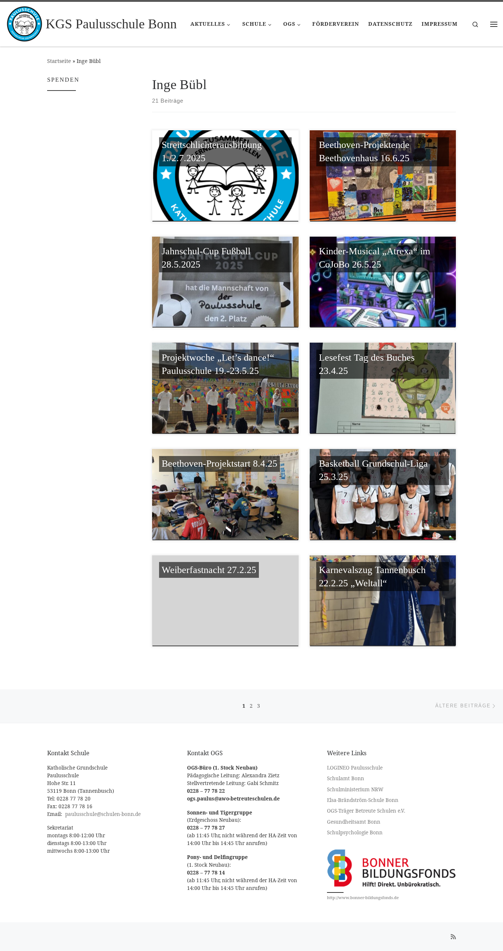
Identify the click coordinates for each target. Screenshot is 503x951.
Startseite (59, 60)
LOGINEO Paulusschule (355, 767)
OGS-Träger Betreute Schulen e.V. (366, 810)
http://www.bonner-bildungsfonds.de (363, 897)
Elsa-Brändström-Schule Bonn (362, 800)
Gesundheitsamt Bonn (353, 822)
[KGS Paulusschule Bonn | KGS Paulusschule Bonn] (24, 22)
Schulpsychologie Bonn (355, 832)
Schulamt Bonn (345, 778)
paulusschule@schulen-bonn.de (103, 814)
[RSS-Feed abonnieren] (453, 936)
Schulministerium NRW (355, 789)
